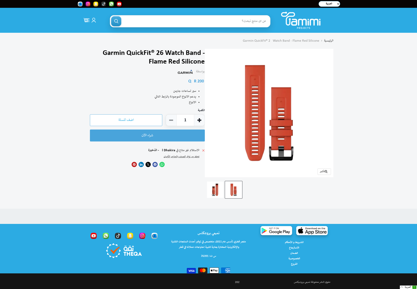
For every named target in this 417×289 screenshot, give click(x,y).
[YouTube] (93, 236)
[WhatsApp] (106, 236)
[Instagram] (142, 236)
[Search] (116, 21)
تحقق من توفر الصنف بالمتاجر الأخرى (181, 156)
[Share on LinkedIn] (141, 164)
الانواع (192, 102)
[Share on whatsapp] (162, 164)
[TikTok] (118, 236)
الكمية (201, 110)
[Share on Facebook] (155, 164)
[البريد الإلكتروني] (154, 236)
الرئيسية (328, 41)
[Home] (301, 20)
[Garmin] (185, 72)
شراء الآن (147, 135)
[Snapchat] (130, 236)
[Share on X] (148, 164)
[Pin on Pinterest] (134, 164)
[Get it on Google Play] (276, 230)
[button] (408, 287)
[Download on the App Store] (312, 230)
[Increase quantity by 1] (199, 120)
